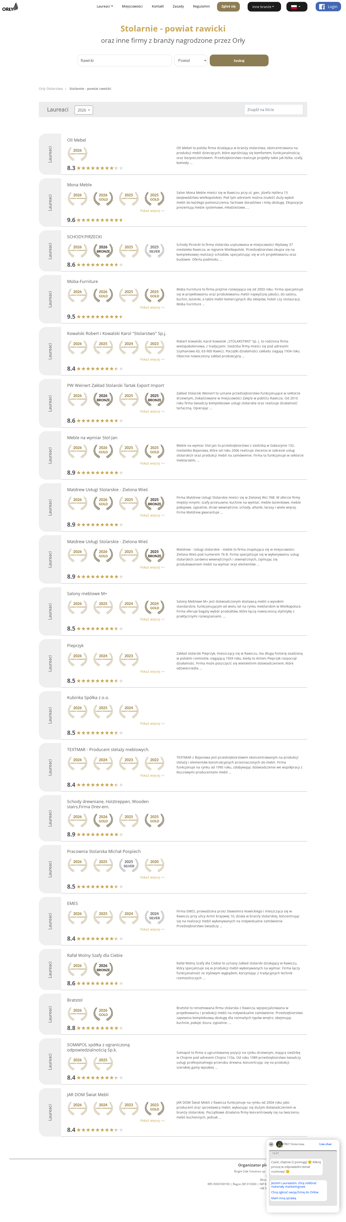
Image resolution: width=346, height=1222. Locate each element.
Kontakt (158, 6)
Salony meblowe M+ (87, 593)
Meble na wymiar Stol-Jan (92, 437)
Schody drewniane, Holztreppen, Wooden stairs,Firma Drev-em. (108, 804)
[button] (297, 7)
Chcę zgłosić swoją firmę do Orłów (294, 1192)
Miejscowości (132, 6)
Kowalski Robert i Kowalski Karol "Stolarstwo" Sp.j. (116, 333)
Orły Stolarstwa (51, 88)
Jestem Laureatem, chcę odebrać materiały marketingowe (294, 1185)
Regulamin (201, 6)
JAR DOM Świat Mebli (88, 1094)
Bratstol (75, 1000)
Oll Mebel (76, 140)
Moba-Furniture (82, 281)
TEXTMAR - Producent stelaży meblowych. (108, 749)
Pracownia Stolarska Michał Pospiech (104, 851)
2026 (82, 110)
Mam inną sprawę (283, 1198)
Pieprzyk (75, 645)
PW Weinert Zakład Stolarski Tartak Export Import (115, 385)
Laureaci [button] (103, 6)
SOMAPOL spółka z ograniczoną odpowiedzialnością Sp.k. (98, 1047)
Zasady (178, 6)
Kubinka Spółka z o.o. (88, 697)
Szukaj (239, 60)
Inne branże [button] (261, 6)
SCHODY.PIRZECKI (84, 236)
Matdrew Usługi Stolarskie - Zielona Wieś (107, 489)
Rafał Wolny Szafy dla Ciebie (95, 955)
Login (332, 6)
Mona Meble (79, 184)
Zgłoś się (228, 6)
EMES (72, 903)
